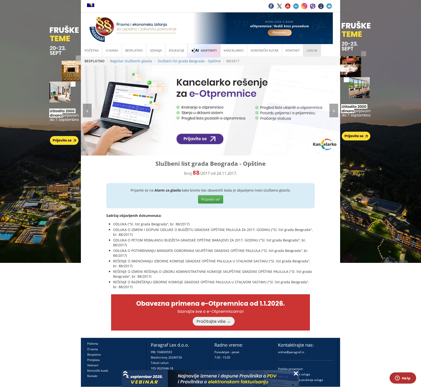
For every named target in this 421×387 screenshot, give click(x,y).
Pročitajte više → (214, 321)
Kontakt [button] (293, 50)
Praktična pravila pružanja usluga (300, 380)
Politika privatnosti (290, 369)
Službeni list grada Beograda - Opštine (189, 61)
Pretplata (93, 360)
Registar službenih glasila (131, 61)
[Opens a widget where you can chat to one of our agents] (402, 378)
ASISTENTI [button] (209, 50)
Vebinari (92, 365)
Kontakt (92, 376)
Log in (312, 50)
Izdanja (156, 50)
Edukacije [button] (176, 50)
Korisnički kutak (97, 371)
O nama (112, 50)
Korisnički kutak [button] (264, 50)
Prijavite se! (210, 199)
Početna (92, 50)
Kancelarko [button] (234, 50)
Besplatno (134, 50)
